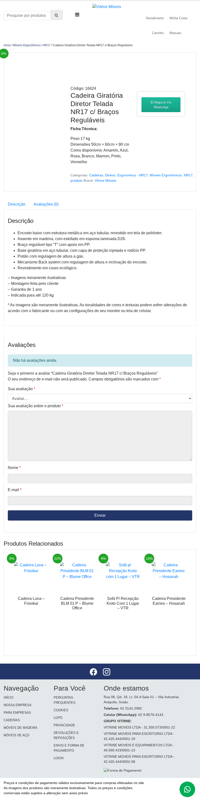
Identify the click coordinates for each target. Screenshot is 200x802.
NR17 (47, 45)
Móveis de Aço (16, 735)
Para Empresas (17, 712)
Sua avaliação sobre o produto (35, 406)
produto (76, 180)
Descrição (16, 204)
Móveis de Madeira (20, 728)
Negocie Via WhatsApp (162, 104)
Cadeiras (96, 175)
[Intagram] (106, 673)
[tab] (17, 204)
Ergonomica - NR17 (132, 175)
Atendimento (155, 18)
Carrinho (158, 33)
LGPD (58, 718)
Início (7, 45)
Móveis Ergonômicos (27, 45)
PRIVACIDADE (64, 725)
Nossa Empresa (17, 705)
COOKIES (61, 710)
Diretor (110, 175)
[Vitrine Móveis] (106, 6)
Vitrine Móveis (105, 180)
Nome (14, 468)
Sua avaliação (21, 389)
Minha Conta (178, 18)
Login (58, 758)
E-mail (14, 490)
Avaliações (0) (46, 204)
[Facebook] (94, 673)
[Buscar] (56, 15)
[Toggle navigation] (77, 12)
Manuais (175, 33)
